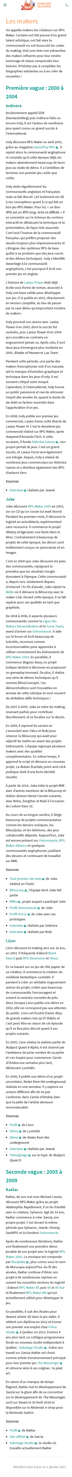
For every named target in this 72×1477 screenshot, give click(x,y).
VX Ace (60, 1287)
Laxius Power (33, 282)
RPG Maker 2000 (39, 506)
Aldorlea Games (43, 442)
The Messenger (48, 1363)
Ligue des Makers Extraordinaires (31, 623)
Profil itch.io (18, 914)
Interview (16, 490)
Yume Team (54, 626)
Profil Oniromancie (23, 908)
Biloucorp (17, 890)
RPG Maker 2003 (17, 657)
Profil (13, 1125)
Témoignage (18, 1155)
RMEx (13, 901)
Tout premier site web (25, 878)
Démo (14, 1131)
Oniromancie (41, 631)
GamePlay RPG (44, 147)
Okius (54, 958)
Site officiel (18, 1436)
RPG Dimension (34, 958)
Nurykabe (18, 1262)
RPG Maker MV (36, 1292)
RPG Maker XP (29, 1287)
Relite (10, 592)
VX (49, 1287)
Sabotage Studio (31, 1347)
